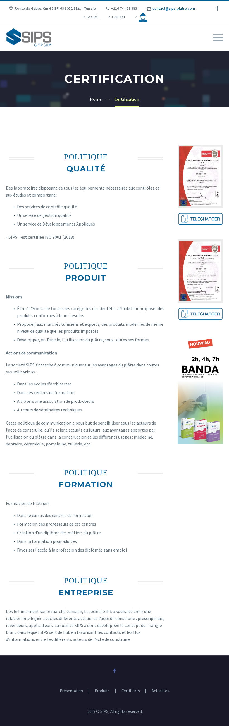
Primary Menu (218, 37)
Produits (102, 691)
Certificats (130, 691)
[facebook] (217, 8)
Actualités (160, 691)
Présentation (71, 691)
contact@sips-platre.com (173, 8)
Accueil (93, 16)
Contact (118, 16)
